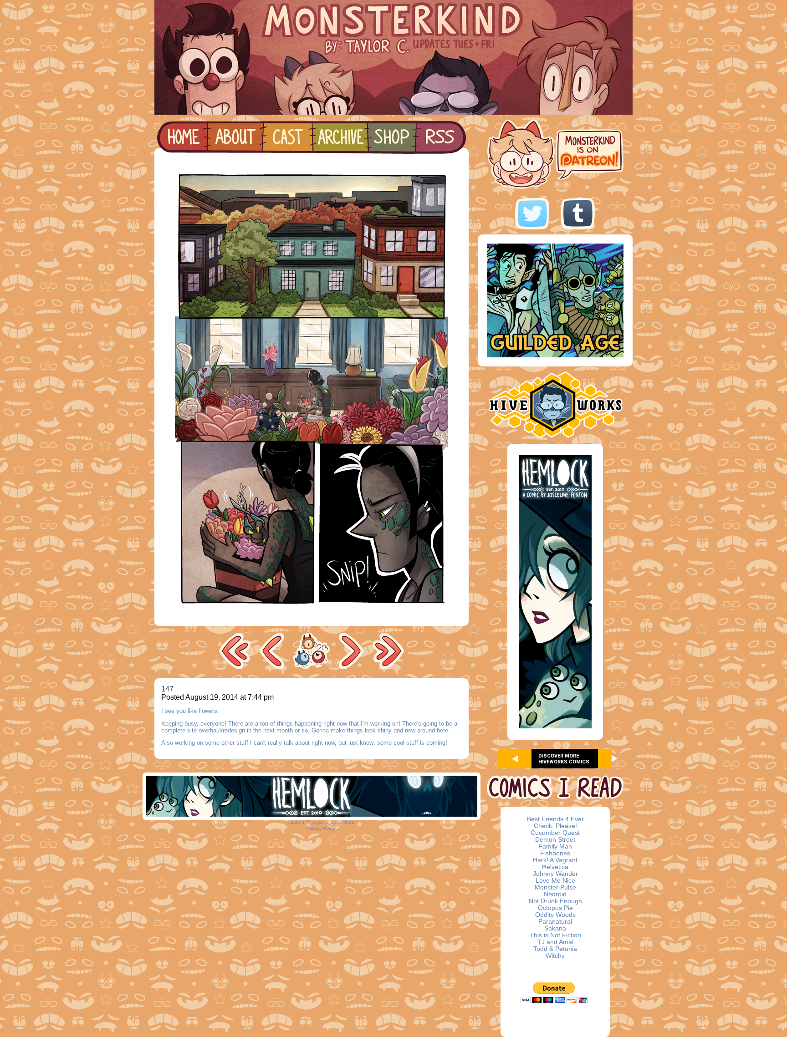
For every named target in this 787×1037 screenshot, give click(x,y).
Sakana (555, 928)
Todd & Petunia (555, 949)
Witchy (555, 955)
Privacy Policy (321, 828)
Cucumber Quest (555, 832)
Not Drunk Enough (555, 901)
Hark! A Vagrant (555, 860)
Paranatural (555, 921)
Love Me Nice (555, 880)
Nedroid (555, 894)
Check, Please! (555, 826)
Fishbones (555, 853)
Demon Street (555, 839)
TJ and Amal (555, 942)
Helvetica (555, 867)
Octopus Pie (555, 908)
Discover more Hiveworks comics (563, 759)
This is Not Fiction (555, 935)
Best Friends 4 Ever (555, 819)
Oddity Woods (555, 914)
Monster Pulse (555, 887)
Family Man (555, 846)
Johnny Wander (555, 873)
